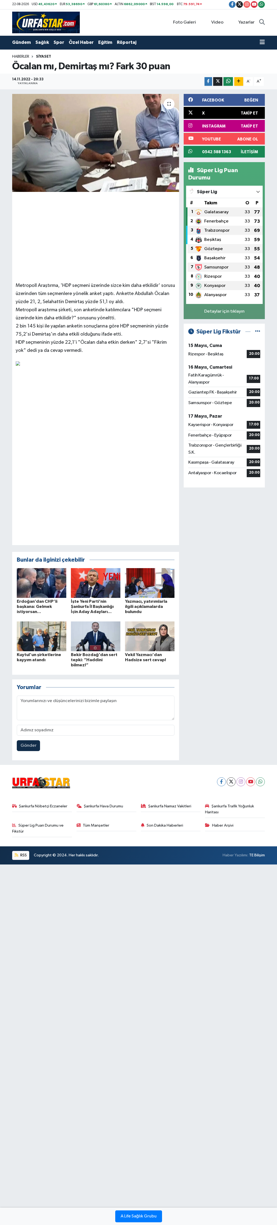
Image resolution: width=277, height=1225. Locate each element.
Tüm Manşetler (96, 825)
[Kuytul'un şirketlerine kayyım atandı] (41, 636)
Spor (59, 42)
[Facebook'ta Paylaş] (208, 81)
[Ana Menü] (262, 42)
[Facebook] (221, 781)
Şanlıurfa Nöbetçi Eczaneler (43, 806)
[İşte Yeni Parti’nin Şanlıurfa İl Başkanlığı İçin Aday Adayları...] (95, 583)
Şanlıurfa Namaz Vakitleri (169, 806)
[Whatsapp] (260, 781)
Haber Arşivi (222, 825)
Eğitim (105, 42)
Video (217, 22)
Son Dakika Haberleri (165, 825)
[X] (231, 781)
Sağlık (42, 42)
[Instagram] (240, 781)
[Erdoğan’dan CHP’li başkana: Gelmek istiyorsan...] (41, 583)
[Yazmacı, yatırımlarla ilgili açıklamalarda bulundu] (149, 583)
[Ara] (262, 22)
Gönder (29, 745)
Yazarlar (246, 22)
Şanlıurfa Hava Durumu (103, 806)
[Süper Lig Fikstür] (257, 331)
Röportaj (126, 42)
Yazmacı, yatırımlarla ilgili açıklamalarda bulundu (146, 606)
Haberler (20, 56)
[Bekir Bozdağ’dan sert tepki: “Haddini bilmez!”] (95, 636)
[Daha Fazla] (238, 81)
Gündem (21, 42)
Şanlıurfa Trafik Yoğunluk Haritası (229, 809)
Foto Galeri (184, 22)
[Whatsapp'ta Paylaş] (228, 81)
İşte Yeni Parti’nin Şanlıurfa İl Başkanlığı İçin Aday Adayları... (92, 606)
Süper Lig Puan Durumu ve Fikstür (38, 828)
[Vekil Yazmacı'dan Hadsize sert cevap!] (149, 636)
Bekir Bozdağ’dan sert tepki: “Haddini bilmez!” (94, 660)
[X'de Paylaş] (217, 81)
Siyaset (43, 56)
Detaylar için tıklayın (224, 311)
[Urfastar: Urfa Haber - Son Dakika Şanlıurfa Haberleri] (46, 22)
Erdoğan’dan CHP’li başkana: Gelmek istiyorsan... (37, 606)
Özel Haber (81, 42)
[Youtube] (250, 781)
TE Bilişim (257, 855)
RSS (23, 855)
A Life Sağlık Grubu (139, 1216)
